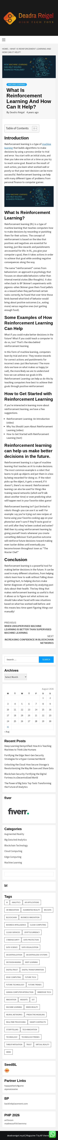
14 (36, 709)
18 (15, 715)
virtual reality (42, 1044)
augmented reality (31, 910)
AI (7, 902)
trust (29, 1044)
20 (29, 715)
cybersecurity (12, 939)
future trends (35, 984)
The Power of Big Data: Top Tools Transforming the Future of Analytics (27, 785)
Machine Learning (16, 85)
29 (43, 721)
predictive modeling (35, 1014)
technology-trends (31, 1037)
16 (50, 709)
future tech (30, 977)
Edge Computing (12, 856)
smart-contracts (38, 1022)
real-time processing (16, 1022)
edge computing (13, 977)
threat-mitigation (14, 1044)
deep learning (31, 962)
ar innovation (12, 910)
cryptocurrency (32, 932)
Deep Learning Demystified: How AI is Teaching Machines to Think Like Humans (27, 747)
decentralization (14, 954)
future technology (15, 984)
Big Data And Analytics (15, 839)
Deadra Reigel (17, 112)
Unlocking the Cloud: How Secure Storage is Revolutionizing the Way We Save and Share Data (28, 766)
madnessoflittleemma (15, 1123)
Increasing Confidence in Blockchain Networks (29, 639)
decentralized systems (36, 954)
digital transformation (33, 969)
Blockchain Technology (16, 845)
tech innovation (29, 1029)
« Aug (6, 731)
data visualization (30, 947)
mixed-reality (32, 1007)
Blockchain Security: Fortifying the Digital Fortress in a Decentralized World (25, 775)
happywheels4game (14, 1085)
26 (22, 721)
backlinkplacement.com (16, 1103)
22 (43, 715)
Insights (24, 999)
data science (12, 947)
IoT (33, 999)
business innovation (30, 917)
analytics (16, 902)
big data (47, 910)
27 (29, 721)
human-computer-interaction (19, 992)
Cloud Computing (13, 851)
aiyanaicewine (11, 1089)
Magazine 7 (31, 1135)
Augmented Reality (14, 834)
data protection (31, 939)
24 (8, 721)
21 (36, 715)
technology (11, 1037)
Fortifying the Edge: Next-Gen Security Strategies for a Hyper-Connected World (24, 757)
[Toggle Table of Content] (33, 128)
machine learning (14, 1007)
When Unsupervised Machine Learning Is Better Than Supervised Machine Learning (27, 628)
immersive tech (44, 992)
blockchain (11, 917)
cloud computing (38, 925)
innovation (11, 999)
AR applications (32, 902)
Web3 (8, 1052)
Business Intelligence (16, 925)
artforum (8, 1120)
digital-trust (12, 969)
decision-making (13, 962)
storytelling (12, 1029)
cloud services (13, 932)
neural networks (14, 1014)
